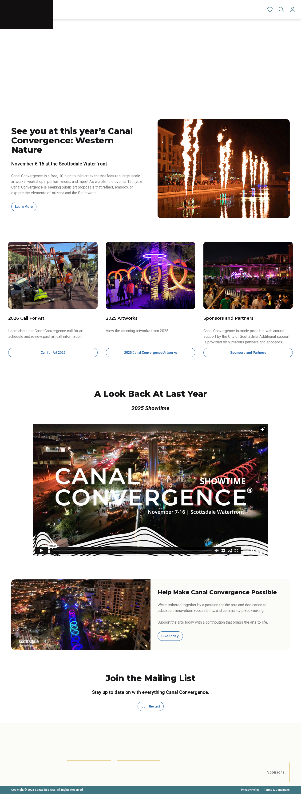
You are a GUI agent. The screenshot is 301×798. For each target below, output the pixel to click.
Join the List (150, 706)
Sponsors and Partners (248, 352)
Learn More (24, 206)
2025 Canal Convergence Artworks (150, 352)
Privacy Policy (250, 789)
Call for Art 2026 (53, 352)
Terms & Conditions (277, 789)
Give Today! (170, 636)
